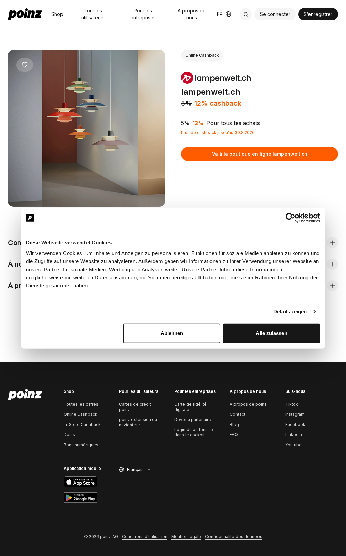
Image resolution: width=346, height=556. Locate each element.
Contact (237, 414)
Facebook (295, 424)
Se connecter (275, 14)
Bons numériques (81, 444)
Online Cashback (80, 414)
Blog (234, 424)
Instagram (295, 414)
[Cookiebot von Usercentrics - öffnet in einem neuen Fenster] (290, 218)
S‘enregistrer (318, 14)
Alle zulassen (271, 333)
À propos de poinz (248, 404)
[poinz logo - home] (25, 14)
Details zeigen (290, 311)
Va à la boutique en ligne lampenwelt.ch (259, 154)
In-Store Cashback (82, 424)
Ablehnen (171, 333)
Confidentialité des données (233, 536)
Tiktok (291, 404)
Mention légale (186, 536)
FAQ (234, 434)
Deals (69, 434)
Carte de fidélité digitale (190, 407)
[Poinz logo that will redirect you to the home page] (25, 395)
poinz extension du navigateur (138, 422)
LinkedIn (293, 434)
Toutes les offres (81, 404)
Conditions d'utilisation (144, 536)
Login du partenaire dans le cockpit (193, 432)
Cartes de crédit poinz (135, 407)
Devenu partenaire (192, 419)
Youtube (293, 444)
